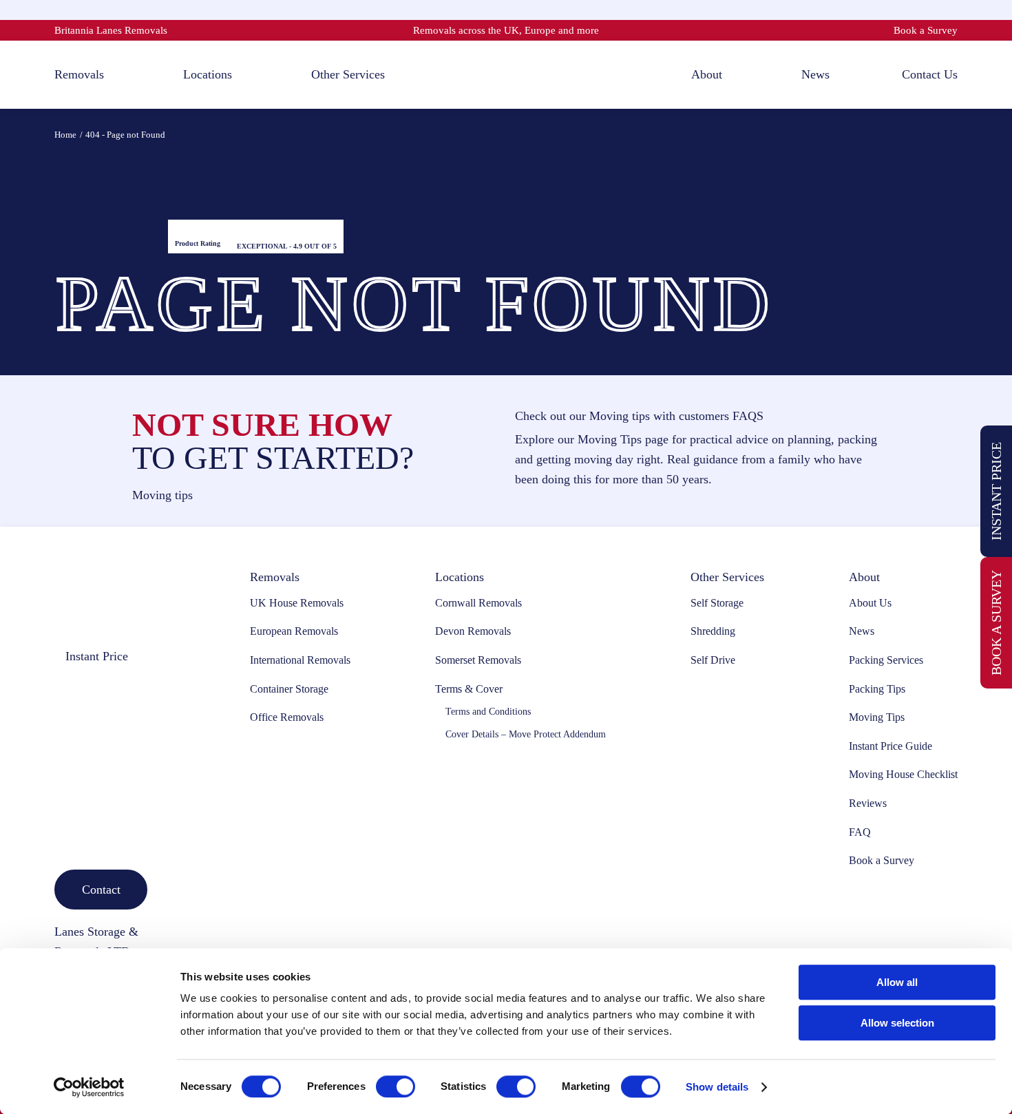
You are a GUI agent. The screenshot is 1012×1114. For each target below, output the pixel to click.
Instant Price (996, 491)
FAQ (860, 832)
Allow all (897, 982)
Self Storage (717, 603)
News (861, 631)
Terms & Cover (469, 689)
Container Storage (289, 689)
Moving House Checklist (903, 774)
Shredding (713, 631)
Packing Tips (877, 689)
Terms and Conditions (488, 711)
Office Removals (287, 717)
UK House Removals (297, 603)
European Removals (294, 631)
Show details (717, 1087)
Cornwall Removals (478, 603)
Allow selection (897, 1023)
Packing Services (886, 660)
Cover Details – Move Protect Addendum (525, 734)
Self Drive (713, 660)
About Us (870, 603)
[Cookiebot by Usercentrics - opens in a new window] (89, 1087)
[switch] (395, 1086)
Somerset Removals (478, 660)
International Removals (300, 660)
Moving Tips (877, 717)
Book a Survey (926, 30)
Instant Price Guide (890, 746)
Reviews (868, 803)
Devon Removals (473, 631)
